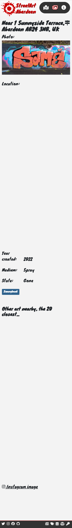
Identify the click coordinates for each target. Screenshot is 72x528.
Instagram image (21, 487)
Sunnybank (11, 291)
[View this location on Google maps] (67, 23)
